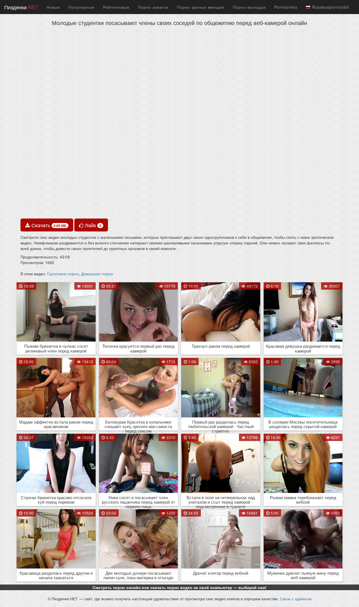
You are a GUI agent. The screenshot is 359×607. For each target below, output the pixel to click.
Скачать (48, 225)
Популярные (81, 7)
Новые (53, 7)
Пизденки (21, 7)
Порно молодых (249, 7)
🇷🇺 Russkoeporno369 (327, 7)
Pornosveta (285, 7)
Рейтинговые (116, 7)
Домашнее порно (97, 273)
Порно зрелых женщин (200, 7)
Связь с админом (296, 598)
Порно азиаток (153, 7)
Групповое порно (63, 273)
